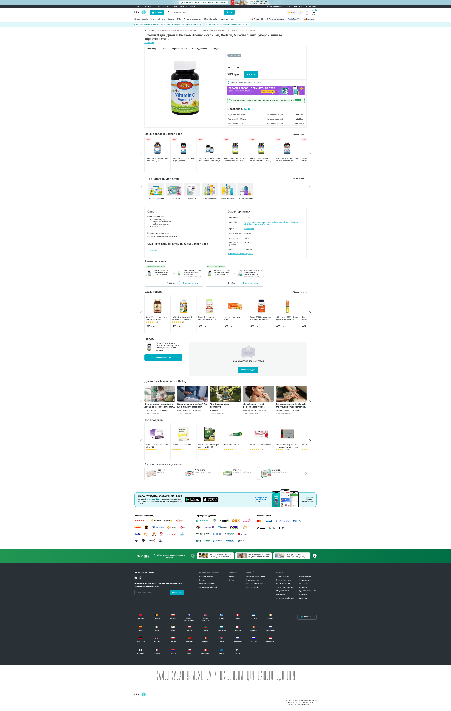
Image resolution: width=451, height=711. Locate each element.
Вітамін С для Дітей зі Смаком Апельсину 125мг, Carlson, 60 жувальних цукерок (162, 273)
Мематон (237, 470)
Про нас (193, 6)
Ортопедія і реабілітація (285, 598)
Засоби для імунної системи (259, 224)
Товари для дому (305, 580)
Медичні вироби (210, 19)
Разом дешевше (199, 49)
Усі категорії (298, 178)
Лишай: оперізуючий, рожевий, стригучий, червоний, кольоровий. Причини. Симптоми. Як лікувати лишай (255, 405)
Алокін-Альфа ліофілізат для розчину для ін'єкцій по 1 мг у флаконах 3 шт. (287, 446)
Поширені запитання (179, 6)
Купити (251, 74)
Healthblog (313, 6)
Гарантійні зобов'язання (255, 576)
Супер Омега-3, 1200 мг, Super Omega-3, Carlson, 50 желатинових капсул (183, 159)
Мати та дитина (305, 576)
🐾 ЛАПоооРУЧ (294, 19)
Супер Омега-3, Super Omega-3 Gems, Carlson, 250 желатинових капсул (157, 159)
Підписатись (177, 592)
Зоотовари (303, 587)
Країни (231, 580)
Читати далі (152, 250)
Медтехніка (224, 19)
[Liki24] (140, 694)
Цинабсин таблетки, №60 (181, 445)
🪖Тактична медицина (275, 19)
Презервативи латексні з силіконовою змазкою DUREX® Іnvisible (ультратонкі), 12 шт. (253, 274)
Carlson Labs (149, 43)
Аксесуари (303, 594)
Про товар (151, 49)
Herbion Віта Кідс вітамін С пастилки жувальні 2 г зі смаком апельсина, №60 (182, 318)
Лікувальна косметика (193, 19)
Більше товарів (300, 134)
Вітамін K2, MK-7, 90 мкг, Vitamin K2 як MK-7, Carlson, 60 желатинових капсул (260, 159)
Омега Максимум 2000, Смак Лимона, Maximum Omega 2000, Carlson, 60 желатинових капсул (287, 159)
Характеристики (179, 49)
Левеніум (161, 470)
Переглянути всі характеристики (240, 254)
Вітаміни (153, 30)
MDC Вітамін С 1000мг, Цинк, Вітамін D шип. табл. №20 (287, 318)
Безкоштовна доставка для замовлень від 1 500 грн (229, 24)
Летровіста (200, 470)
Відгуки (215, 49)
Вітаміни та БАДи (174, 19)
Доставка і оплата (161, 6)
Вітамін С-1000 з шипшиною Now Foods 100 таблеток (260, 318)
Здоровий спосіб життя (308, 591)
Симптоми (303, 598)
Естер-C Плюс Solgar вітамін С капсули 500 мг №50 (157, 318)
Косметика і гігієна (157, 19)
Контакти (147, 6)
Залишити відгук (163, 357)
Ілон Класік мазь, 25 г (232, 445)
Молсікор (276, 470)
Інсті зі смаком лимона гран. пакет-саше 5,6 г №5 (209, 446)
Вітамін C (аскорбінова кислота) (173, 30)
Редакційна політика (254, 580)
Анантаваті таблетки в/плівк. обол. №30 (157, 446)
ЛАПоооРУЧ (303, 584)
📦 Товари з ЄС (257, 19)
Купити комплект (190, 283)
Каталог (137, 6)
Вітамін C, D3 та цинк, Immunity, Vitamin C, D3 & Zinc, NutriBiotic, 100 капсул (209, 318)
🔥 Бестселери (309, 19)
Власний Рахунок (275, 6)
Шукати (229, 12)
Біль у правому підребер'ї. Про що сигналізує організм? (192, 405)
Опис (164, 49)
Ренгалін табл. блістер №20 (260, 445)
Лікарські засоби (141, 19)
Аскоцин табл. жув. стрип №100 (233, 318)
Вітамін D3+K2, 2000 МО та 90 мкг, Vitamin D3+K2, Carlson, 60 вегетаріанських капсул (235, 159)
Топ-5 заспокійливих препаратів (220, 405)
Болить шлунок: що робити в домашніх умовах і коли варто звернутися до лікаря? (159, 405)
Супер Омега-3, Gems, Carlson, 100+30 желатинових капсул (209, 159)
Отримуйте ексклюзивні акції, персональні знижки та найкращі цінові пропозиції (158, 584)
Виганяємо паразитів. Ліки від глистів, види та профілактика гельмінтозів (291, 405)
